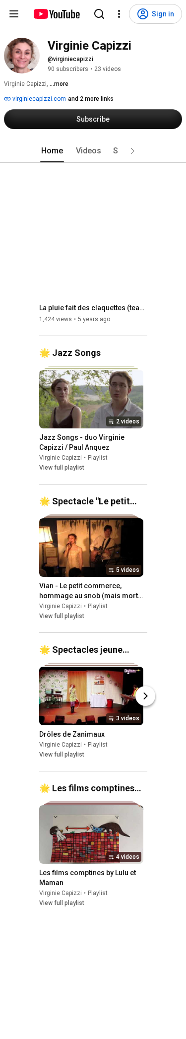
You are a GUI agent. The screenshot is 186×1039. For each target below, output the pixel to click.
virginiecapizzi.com (38, 98)
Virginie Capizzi (60, 457)
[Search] (99, 14)
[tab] (52, 151)
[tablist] (93, 151)
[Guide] (14, 14)
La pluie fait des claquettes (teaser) (93, 308)
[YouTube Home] (56, 14)
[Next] (145, 696)
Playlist (98, 457)
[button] (132, 151)
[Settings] (119, 14)
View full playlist (61, 467)
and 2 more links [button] (91, 98)
